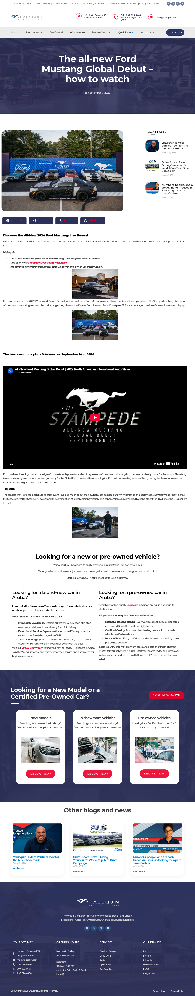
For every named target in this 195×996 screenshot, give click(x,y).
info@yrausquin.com (166, 17)
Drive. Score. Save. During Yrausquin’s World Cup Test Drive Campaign (176, 166)
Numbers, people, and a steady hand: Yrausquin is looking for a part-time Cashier (177, 189)
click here (61, 262)
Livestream (47, 262)
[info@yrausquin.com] (151, 17)
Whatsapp (94, 220)
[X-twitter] (178, 4)
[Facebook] (169, 4)
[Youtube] (182, 4)
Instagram (42, 220)
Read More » (18, 868)
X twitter (68, 220)
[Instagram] (173, 4)
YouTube (35, 262)
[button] (34, 32)
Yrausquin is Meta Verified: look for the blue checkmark (175, 145)
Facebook (16, 220)
